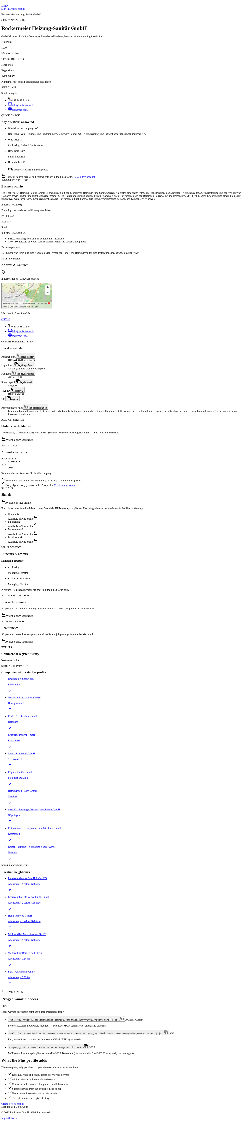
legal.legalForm (25, 365)
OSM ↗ (5, 319)
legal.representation (37, 408)
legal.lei (14, 399)
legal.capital (26, 382)
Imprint (5, 1118)
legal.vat (19, 391)
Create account (16, 8)
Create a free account (84, 176)
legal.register (27, 357)
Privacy (13, 1118)
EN (7, 5)
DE (3, 5)
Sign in (5, 8)
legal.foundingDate (25, 374)
